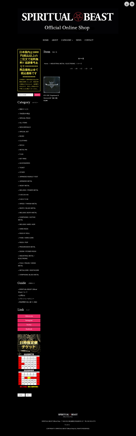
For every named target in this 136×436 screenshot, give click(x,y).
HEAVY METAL (24, 185)
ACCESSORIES (24, 163)
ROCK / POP (23, 242)
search (37, 95)
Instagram (29, 321)
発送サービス (23, 109)
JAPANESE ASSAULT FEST (28, 177)
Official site (29, 316)
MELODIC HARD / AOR (27, 224)
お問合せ (22, 295)
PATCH (21, 145)
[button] (67, 40)
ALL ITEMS (23, 123)
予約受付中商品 (24, 113)
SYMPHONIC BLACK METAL (29, 275)
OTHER (22, 172)
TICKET (22, 167)
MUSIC (21, 136)
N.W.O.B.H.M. (24, 195)
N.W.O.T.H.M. (24, 199)
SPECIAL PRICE (24, 118)
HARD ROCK (23, 229)
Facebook (29, 329)
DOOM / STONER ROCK (27, 251)
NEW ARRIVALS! (25, 127)
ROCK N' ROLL (24, 233)
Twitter (28, 325)
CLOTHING (23, 140)
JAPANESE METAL (25, 181)
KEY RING (22, 158)
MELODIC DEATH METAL (28, 212)
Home (46, 63)
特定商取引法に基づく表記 (28, 302)
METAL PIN (23, 150)
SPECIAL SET (24, 131)
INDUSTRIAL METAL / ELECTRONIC (62, 63)
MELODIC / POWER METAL (28, 190)
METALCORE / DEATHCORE (29, 270)
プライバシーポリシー (26, 299)
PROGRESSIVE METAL (27, 247)
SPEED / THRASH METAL (28, 204)
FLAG (21, 154)
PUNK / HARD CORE (26, 238)
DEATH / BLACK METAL (27, 208)
